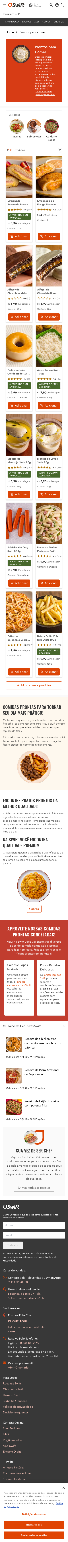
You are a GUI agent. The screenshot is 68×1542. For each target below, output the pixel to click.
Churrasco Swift (13, 1389)
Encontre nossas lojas (17, 1473)
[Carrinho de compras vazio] (63, 5)
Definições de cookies (34, 1514)
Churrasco (12, 21)
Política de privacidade (18, 1407)
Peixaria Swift (11, 1395)
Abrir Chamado (18, 1368)
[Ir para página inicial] (16, 5)
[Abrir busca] (51, 5)
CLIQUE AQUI (17, 1321)
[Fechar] (64, 1488)
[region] (34, 1512)
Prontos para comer (33, 32)
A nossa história (13, 1468)
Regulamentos (12, 1440)
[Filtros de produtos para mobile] (60, 150)
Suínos (46, 21)
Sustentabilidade (14, 1479)
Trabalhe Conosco (15, 1401)
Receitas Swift (12, 1384)
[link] (11, 14)
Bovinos (26, 21)
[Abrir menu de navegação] (5, 5)
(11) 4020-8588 (18, 1282)
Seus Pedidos (11, 1428)
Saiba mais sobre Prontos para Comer (45, 93)
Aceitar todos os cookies (34, 1535)
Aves (37, 21)
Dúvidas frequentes (15, 1413)
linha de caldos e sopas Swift (19, 983)
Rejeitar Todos (34, 1524)
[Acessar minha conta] (57, 5)
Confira (34, 909)
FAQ (6, 1434)
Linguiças (59, 21)
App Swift (9, 1446)
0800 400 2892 (30, 1343)
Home (10, 32)
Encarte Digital (12, 1452)
